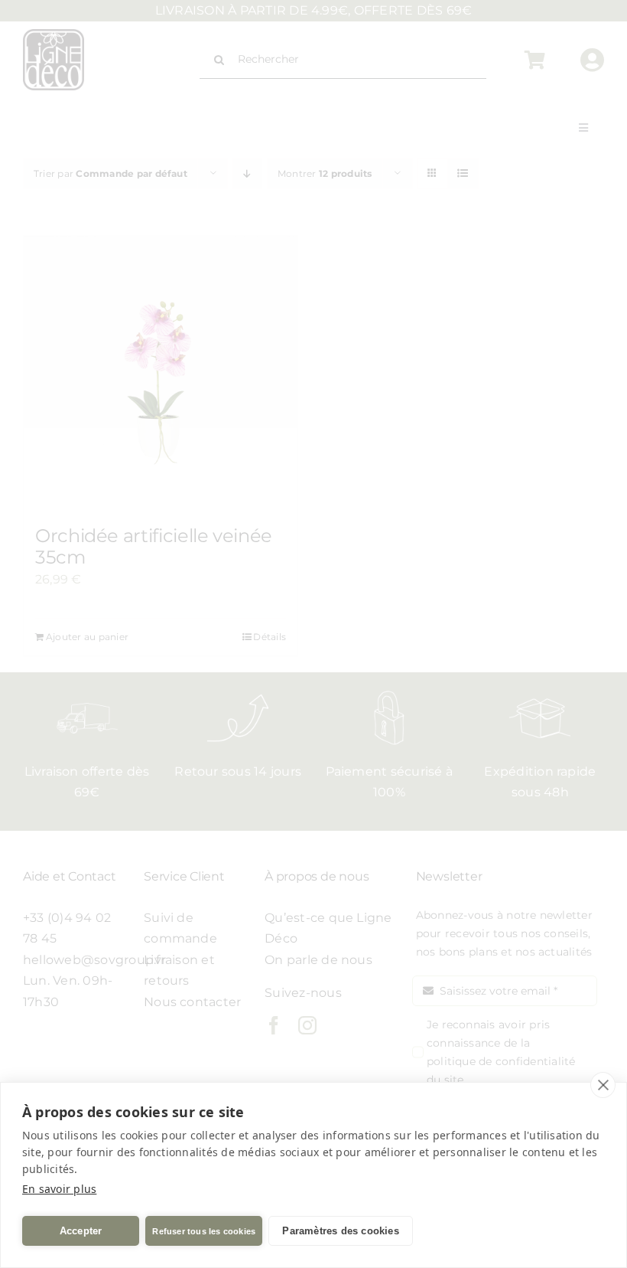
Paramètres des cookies (340, 1231)
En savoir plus (59, 1188)
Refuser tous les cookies (203, 1231)
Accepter (81, 1231)
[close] (603, 1085)
